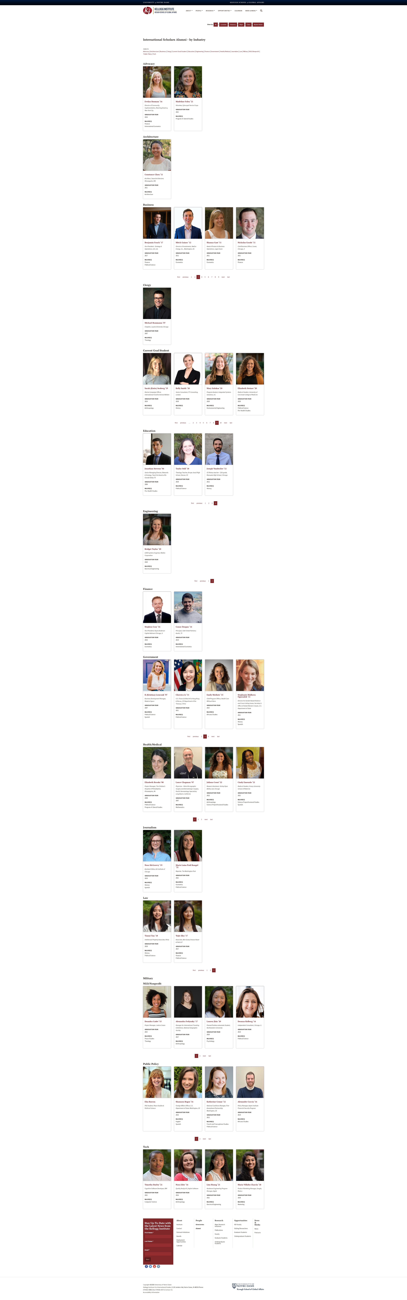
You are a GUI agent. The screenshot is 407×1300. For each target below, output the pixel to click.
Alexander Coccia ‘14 (247, 1101)
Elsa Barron (150, 1101)
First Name (149, 1233)
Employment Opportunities (181, 1241)
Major (241, 25)
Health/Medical (225, 51)
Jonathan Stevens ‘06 (154, 468)
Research (210, 11)
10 (220, 423)
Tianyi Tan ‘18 (151, 935)
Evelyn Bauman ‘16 (153, 101)
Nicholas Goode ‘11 (246, 242)
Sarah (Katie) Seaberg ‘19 (156, 388)
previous (185, 277)
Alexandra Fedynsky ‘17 (187, 1021)
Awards (178, 1236)
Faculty (217, 1234)
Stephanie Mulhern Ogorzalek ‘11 (247, 695)
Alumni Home (258, 25)
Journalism (234, 51)
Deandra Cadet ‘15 (153, 1021)
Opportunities (224, 11)
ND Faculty (237, 1225)
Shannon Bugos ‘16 (184, 1101)
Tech (154, 54)
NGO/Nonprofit (254, 51)
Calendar (238, 11)
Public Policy (147, 54)
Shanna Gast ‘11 (214, 242)
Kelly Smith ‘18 (183, 388)
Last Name (149, 1241)
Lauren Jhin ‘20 (214, 1021)
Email (147, 1250)
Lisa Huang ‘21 (213, 1184)
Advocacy (146, 51)
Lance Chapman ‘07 (185, 782)
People (199, 11)
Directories (200, 1225)
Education (191, 51)
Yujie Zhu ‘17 (182, 935)
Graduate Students (221, 1238)
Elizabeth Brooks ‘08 (154, 782)
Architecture (154, 51)
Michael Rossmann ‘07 (155, 323)
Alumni (198, 1228)
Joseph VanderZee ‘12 (216, 468)
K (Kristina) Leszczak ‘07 (156, 694)
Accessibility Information (151, 1292)
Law (240, 51)
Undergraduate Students (220, 1243)
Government (215, 51)
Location (223, 25)
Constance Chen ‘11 (154, 174)
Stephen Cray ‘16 (152, 626)
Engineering (200, 51)
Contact (179, 1228)
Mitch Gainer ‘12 (183, 242)
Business (163, 51)
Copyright (146, 1285)
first (178, 277)
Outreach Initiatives (183, 1232)
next (223, 277)
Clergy (169, 51)
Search (261, 11)
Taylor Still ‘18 (182, 468)
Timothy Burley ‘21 (153, 1184)
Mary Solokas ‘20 (214, 388)
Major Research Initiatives (220, 1225)
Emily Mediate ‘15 (215, 694)
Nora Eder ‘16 (182, 1184)
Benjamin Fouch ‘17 (154, 242)
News (256, 1229)
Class (248, 25)
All (215, 25)
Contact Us (169, 1290)
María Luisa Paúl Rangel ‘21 (187, 866)
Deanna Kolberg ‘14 (247, 1021)
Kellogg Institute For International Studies (157, 1287)
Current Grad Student (179, 51)
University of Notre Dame (163, 1285)
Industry (233, 25)
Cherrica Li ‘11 (182, 694)
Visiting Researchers (241, 1228)
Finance (207, 51)
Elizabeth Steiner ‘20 (247, 388)
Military (245, 51)
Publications (219, 1230)
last (228, 277)
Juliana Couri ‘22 (214, 782)
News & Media (250, 11)
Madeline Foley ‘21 (184, 101)
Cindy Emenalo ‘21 (246, 782)
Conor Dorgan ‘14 (184, 626)
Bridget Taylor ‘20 (153, 549)
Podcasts (257, 1233)
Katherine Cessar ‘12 (216, 1101)
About (188, 11)
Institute (179, 1225)
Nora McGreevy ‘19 (153, 865)
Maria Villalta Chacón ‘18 (249, 1184)
